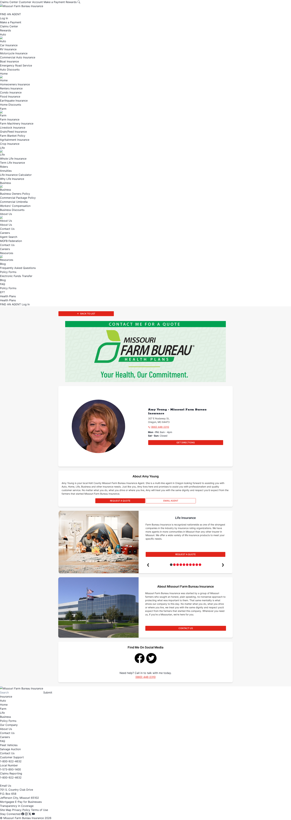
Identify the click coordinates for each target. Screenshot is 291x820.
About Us (6, 214)
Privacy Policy (21, 810)
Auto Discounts (10, 69)
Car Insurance (9, 45)
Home (4, 73)
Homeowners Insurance (15, 84)
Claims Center (9, 2)
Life (2, 147)
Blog (3, 264)
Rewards (71, 2)
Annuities (6, 170)
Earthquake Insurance (14, 100)
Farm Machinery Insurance (16, 123)
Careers (5, 232)
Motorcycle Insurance (13, 53)
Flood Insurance (10, 96)
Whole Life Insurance (13, 158)
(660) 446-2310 (160, 426)
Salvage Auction (10, 749)
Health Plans (8, 296)
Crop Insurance (9, 143)
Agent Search (8, 237)
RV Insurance (8, 49)
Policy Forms (8, 272)
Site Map (5, 810)
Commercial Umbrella (14, 201)
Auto (3, 34)
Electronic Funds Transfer (16, 276)
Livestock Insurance (12, 127)
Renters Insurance (11, 88)
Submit (47, 692)
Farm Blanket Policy (12, 135)
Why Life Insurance (12, 178)
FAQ (2, 284)
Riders (4, 166)
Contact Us (7, 228)
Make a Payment (54, 2)
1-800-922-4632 (11, 761)
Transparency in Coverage (17, 806)
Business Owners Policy (15, 193)
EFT (2, 292)
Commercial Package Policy (18, 197)
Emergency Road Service (16, 65)
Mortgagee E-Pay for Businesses (21, 801)
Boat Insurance (9, 61)
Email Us (5, 785)
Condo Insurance (11, 92)
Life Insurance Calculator (16, 174)
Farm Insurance (9, 119)
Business (5, 183)
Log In (4, 18)
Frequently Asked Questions (18, 268)
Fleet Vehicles (9, 745)
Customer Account (31, 2)
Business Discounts (12, 210)
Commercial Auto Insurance (17, 57)
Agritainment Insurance (14, 139)
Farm (3, 108)
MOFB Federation (11, 241)
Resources (6, 253)
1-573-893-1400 (10, 769)
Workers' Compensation (15, 205)
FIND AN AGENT (10, 14)
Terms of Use (39, 810)
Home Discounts (10, 104)
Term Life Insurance (12, 162)
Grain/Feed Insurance (13, 131)
